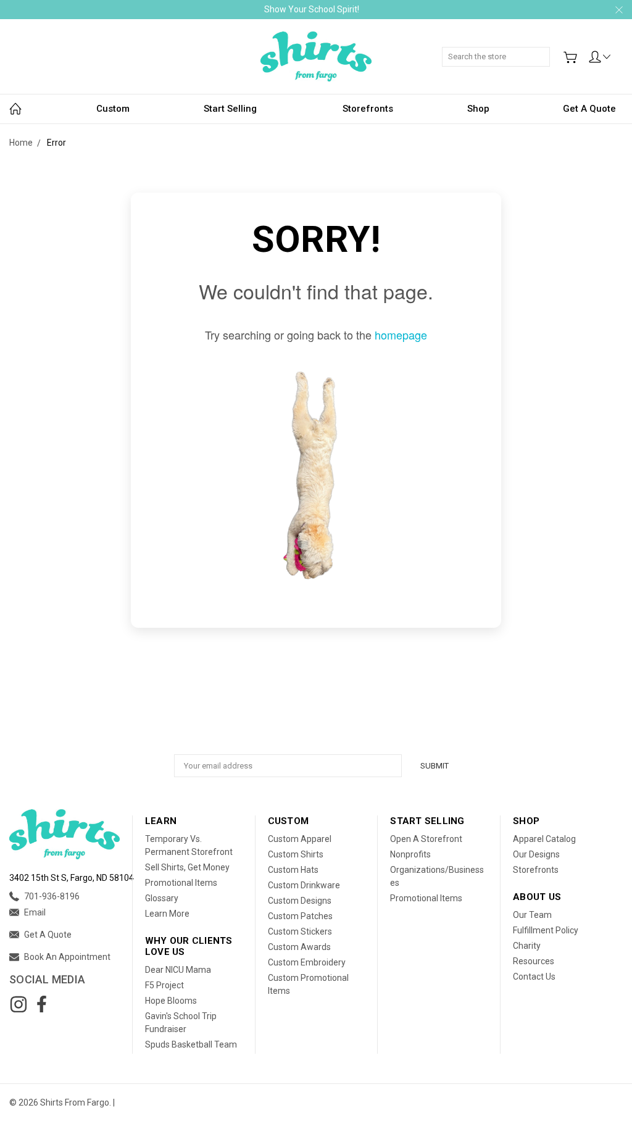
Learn (161, 821)
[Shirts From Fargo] (316, 56)
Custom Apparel (299, 839)
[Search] (545, 50)
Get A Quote (589, 108)
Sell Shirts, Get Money (187, 867)
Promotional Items (181, 883)
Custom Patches (300, 916)
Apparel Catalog (544, 839)
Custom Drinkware (304, 885)
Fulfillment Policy (545, 930)
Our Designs (536, 854)
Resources (533, 961)
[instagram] (18, 1004)
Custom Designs (299, 901)
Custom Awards (299, 947)
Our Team (532, 915)
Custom (113, 108)
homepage (401, 335)
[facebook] (41, 1004)
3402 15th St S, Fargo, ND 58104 (71, 878)
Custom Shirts (295, 854)
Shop (478, 108)
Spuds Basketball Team (191, 1044)
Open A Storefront (426, 839)
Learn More (167, 914)
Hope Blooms (171, 1001)
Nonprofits (410, 854)
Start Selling (230, 108)
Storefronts (368, 108)
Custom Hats (293, 870)
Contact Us (534, 976)
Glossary (161, 898)
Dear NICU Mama (178, 970)
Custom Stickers (300, 931)
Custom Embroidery (307, 962)
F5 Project (164, 985)
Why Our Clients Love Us (189, 946)
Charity (527, 946)
